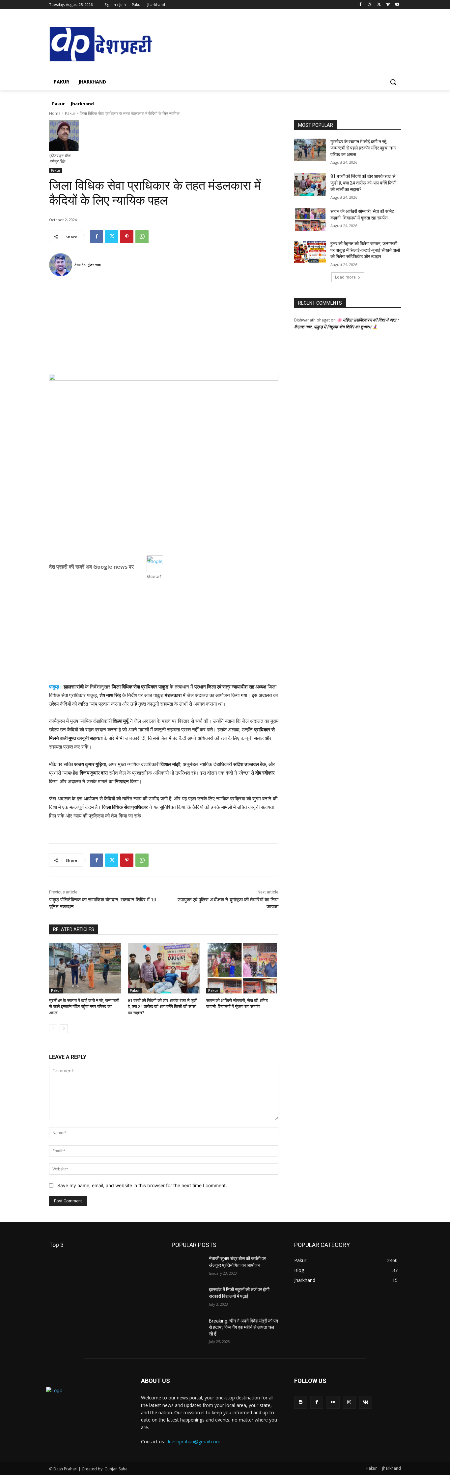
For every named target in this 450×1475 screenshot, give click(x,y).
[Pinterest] (126, 236)
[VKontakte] (365, 1402)
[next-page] (64, 1028)
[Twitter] (379, 5)
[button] (393, 82)
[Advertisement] (163, 328)
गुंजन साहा (94, 264)
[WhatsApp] (142, 236)
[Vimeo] (388, 5)
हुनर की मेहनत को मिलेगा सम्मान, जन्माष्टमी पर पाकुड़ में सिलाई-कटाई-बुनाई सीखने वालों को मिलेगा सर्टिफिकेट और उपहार (365, 250)
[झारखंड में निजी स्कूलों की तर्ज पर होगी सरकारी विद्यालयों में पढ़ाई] (188, 1298)
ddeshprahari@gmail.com (193, 1441)
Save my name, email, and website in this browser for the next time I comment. (142, 1185)
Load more (345, 277)
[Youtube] (397, 5)
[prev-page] (53, 1028)
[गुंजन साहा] (61, 264)
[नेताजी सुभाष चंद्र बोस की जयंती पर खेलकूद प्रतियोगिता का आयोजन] (188, 1267)
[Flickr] (332, 1402)
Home (55, 113)
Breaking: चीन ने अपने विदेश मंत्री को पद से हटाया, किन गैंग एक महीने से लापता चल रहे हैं (243, 1327)
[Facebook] (360, 5)
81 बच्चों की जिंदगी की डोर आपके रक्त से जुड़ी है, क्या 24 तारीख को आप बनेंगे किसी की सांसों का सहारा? (162, 1006)
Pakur (70, 113)
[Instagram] (370, 5)
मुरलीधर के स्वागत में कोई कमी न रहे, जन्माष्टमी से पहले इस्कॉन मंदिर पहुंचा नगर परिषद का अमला (84, 1006)
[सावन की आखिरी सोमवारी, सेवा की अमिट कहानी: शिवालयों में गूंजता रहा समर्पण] (242, 968)
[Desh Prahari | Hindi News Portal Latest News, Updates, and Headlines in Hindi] (102, 44)
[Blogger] (300, 1402)
